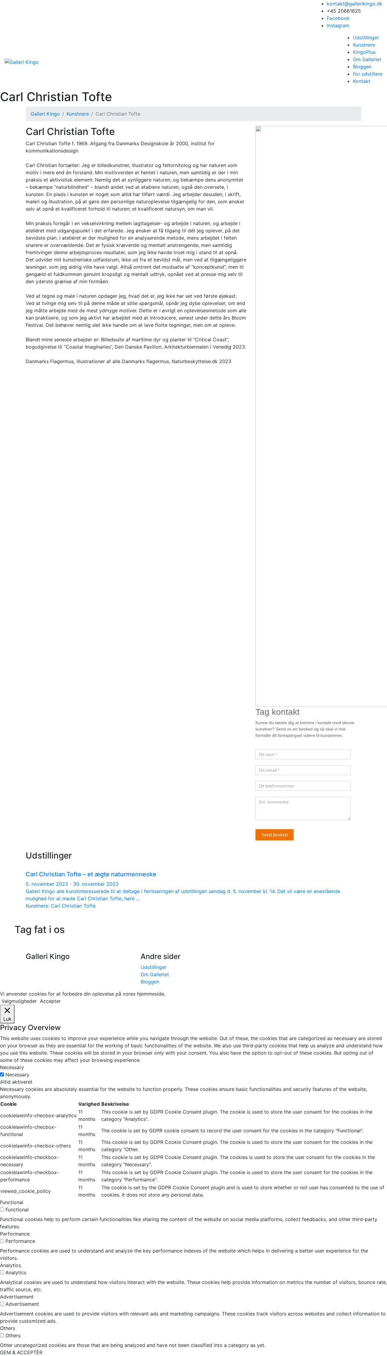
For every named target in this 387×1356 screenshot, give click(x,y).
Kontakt (361, 81)
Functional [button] (11, 1202)
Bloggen (362, 67)
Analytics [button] (10, 1265)
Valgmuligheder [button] (19, 1001)
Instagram (338, 25)
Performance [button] (15, 1234)
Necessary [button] (12, 1067)
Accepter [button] (50, 1001)
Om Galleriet (367, 59)
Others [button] (7, 1328)
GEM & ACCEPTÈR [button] (21, 1352)
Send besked (275, 834)
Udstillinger (366, 37)
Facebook (338, 18)
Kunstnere (364, 45)
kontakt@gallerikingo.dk (354, 4)
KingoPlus (364, 52)
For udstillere (367, 74)
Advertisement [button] (17, 1297)
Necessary (17, 1075)
